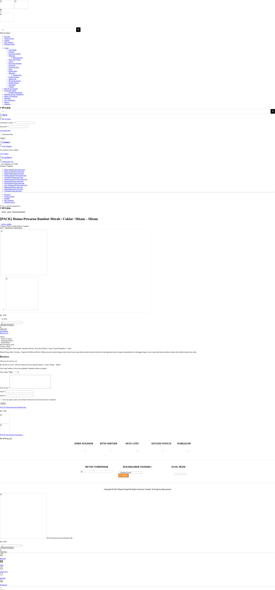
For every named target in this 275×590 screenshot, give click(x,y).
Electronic (12, 65)
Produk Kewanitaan (15, 92)
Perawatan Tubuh (15, 60)
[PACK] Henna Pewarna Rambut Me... (13, 407)
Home (4, 212)
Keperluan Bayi (14, 67)
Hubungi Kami (9, 44)
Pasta (10, 69)
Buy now (3, 329)
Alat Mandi (12, 50)
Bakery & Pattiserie (11, 96)
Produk (6, 40)
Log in (3, 138)
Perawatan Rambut (15, 63)
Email (2, 396)
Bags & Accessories (11, 89)
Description (4, 331)
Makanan (12, 56)
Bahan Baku (13, 71)
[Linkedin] (9, 108)
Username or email (7, 123)
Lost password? (5, 130)
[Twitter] (3, 108)
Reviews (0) (4, 333)
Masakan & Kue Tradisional (13, 94)
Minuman (12, 73)
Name (2, 392)
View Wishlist (4, 154)
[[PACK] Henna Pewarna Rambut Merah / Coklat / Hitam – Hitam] (23, 538)
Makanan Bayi (18, 58)
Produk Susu (17, 75)
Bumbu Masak (14, 83)
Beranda (7, 37)
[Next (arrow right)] (3, 589)
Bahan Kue (12, 79)
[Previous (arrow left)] (1, 589)
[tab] (137, 331)
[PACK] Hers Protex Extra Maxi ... (12, 435)
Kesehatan (12, 85)
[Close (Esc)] (1, 587)
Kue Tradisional (9, 100)
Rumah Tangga (14, 77)
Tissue (11, 61)
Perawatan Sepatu (15, 81)
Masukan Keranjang (7, 325)
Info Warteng (8, 42)
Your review (5, 388)
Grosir (6, 48)
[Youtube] (7, 108)
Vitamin (11, 87)
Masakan (7, 98)
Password (4, 127)
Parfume (11, 52)
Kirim (124, 475)
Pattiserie (7, 104)
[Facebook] (1, 108)
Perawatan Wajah (14, 54)
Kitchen (8, 183)
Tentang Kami (9, 38)
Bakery (6, 102)
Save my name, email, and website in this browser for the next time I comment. (29, 400)
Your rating (4, 372)
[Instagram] (5, 108)
